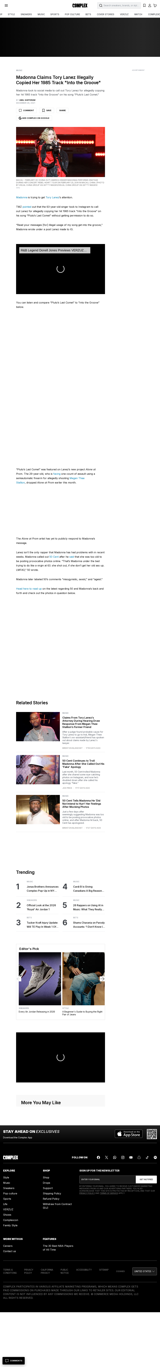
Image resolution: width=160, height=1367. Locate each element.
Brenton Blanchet (72, 748)
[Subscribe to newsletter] (146, 1179)
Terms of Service (109, 1193)
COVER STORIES (105, 14)
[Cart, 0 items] (155, 5)
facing (56, 473)
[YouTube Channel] (130, 1157)
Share (62, 110)
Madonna (21, 197)
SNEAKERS (26, 14)
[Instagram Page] (122, 1157)
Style (65, 1008)
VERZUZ (124, 14)
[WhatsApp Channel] (114, 1157)
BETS (88, 14)
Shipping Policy (52, 1193)
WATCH (138, 14)
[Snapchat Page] (139, 1157)
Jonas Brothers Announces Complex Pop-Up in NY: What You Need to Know (42, 889)
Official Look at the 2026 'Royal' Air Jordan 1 (41, 907)
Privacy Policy (87, 1193)
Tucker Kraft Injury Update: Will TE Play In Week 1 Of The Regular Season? (42, 925)
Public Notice (65, 1271)
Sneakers (32, 900)
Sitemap (104, 1269)
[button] (61, 269)
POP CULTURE (72, 14)
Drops (46, 1182)
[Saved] (144, 5)
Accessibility (84, 1269)
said (71, 556)
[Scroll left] (18, 978)
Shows (7, 1214)
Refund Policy (51, 1198)
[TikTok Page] (147, 1157)
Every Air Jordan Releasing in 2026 (37, 1011)
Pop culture (10, 1193)
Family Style (10, 1225)
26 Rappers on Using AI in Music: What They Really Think (88, 907)
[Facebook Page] (98, 1157)
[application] (60, 269)
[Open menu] (6, 5)
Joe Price (67, 788)
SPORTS (54, 14)
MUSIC (41, 14)
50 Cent (54, 556)
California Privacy (47, 1271)
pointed (26, 206)
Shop (46, 1177)
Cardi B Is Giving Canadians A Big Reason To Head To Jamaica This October (88, 889)
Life (5, 1204)
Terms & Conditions (10, 1271)
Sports (7, 1198)
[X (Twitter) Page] (106, 1157)
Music (19, 70)
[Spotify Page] (155, 1157)
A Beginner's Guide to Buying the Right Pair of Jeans (82, 1013)
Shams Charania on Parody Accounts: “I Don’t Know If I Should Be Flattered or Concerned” (89, 925)
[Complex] (80, 5)
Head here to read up (29, 588)
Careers (7, 1245)
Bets (29, 918)
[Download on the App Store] (128, 1134)
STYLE (11, 14)
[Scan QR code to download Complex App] (152, 1134)
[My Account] (150, 5)
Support (48, 1188)
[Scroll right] (102, 978)
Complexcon (10, 1220)
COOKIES (120, 1271)
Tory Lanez (52, 197)
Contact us (9, 1251)
